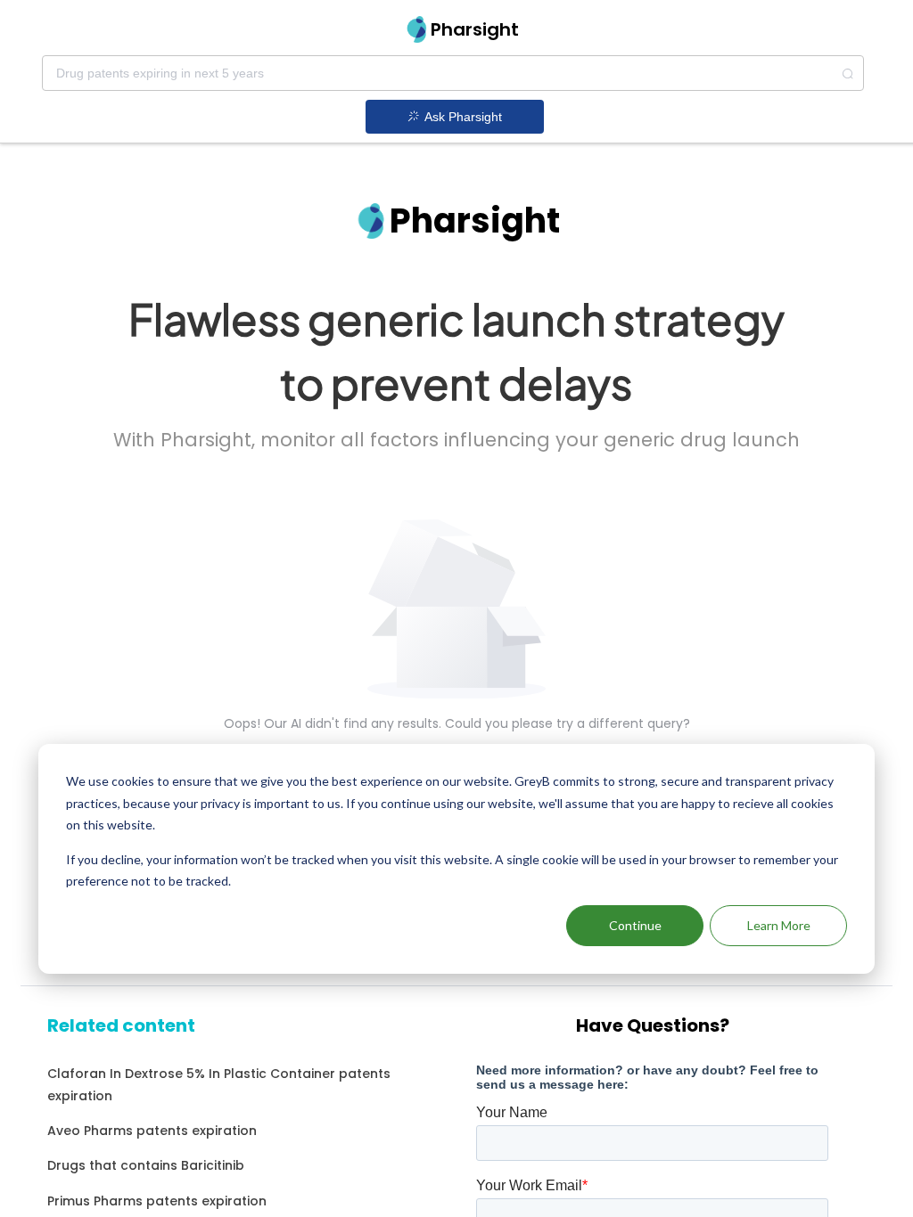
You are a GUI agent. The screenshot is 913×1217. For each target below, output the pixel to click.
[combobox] (453, 73)
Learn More (778, 925)
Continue (635, 925)
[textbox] (453, 73)
